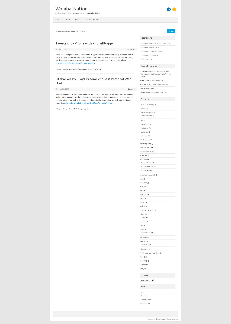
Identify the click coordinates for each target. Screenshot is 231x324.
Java (141, 179)
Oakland (142, 206)
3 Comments (130, 49)
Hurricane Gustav (147, 162)
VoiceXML (97, 69)
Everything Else (145, 144)
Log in (142, 292)
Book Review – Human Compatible (151, 51)
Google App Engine (70, 69)
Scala (141, 225)
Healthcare (143, 155)
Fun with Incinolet (93, 20)
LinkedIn (78, 20)
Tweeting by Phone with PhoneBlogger (85, 43)
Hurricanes (143, 159)
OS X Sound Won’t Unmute (158, 84)
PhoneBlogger (82, 69)
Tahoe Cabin (144, 249)
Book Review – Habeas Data (149, 47)
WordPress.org (145, 303)
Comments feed (145, 299)
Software (143, 237)
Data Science (144, 128)
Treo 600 (143, 261)
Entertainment (145, 140)
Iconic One (151, 319)
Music (142, 198)
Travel (142, 257)
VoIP (141, 269)
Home (57, 20)
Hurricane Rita (146, 170)
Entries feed (144, 296)
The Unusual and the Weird (149, 253)
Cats (141, 120)
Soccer (142, 229)
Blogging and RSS (146, 112)
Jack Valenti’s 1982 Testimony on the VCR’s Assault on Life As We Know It (155, 74)
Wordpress (174, 319)
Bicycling (142, 108)
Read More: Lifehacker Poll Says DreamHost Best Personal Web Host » (87, 103)
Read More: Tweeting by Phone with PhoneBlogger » (75, 63)
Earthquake (144, 136)
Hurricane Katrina (147, 166)
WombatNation (71, 8)
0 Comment (131, 89)
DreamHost (73, 109)
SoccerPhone (145, 233)
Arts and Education (146, 104)
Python (90, 69)
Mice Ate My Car (157, 80)
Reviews (142, 222)
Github (67, 20)
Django (65, 109)
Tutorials (143, 265)
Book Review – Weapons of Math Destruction (155, 43)
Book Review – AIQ (146, 59)
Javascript (143, 183)
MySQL (142, 202)
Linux (141, 186)
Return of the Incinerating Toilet (156, 92)
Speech (142, 241)
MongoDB (143, 194)
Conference (144, 124)
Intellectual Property (147, 175)
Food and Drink (145, 147)
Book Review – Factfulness (149, 55)
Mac (141, 190)
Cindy (141, 88)
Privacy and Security (146, 210)
